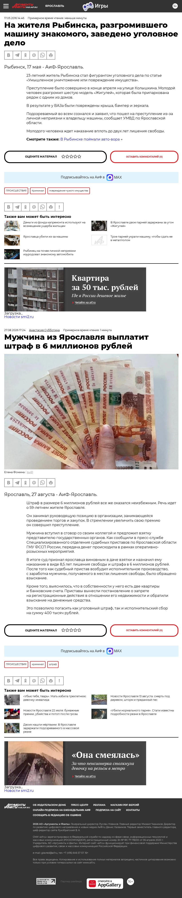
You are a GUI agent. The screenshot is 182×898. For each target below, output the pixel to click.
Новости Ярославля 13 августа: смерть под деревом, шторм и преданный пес (140, 698)
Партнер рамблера (71, 881)
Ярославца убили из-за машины (45, 236)
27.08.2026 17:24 (15, 330)
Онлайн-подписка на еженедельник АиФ (62, 810)
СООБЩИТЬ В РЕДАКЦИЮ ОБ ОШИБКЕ (57, 815)
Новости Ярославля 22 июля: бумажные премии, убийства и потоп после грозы (51, 712)
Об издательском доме (49, 805)
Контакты (133, 810)
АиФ (30, 472)
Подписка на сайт (108, 810)
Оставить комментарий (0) (144, 156)
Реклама (99, 805)
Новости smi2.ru (19, 317)
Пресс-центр (79, 805)
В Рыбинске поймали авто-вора (90, 139)
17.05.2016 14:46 (14, 18)
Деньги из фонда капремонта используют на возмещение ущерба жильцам (54, 224)
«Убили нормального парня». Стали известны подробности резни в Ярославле (142, 712)
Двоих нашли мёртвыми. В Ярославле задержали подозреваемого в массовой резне (51, 728)
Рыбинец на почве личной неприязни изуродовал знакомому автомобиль (49, 252)
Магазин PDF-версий (125, 805)
